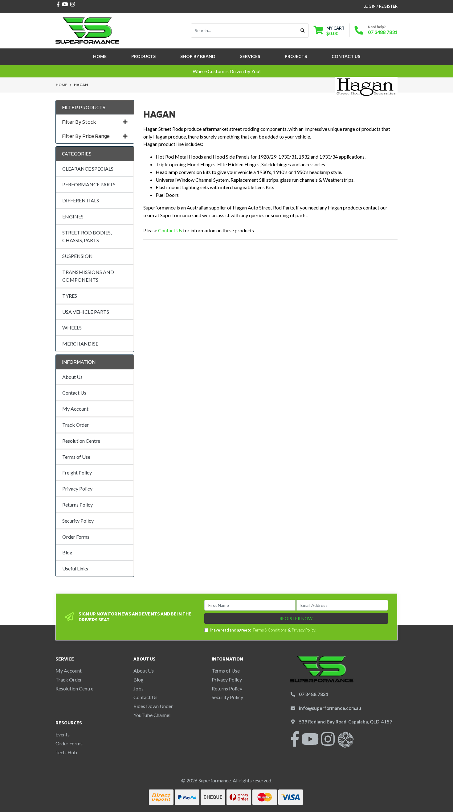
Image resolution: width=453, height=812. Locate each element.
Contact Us (346, 56)
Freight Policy (77, 472)
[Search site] (303, 30)
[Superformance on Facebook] (295, 743)
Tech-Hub (66, 752)
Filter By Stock (79, 121)
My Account (75, 409)
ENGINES (73, 216)
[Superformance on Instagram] (328, 743)
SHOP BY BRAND (197, 56)
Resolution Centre (81, 441)
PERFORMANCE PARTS (89, 184)
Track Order (75, 425)
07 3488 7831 (383, 32)
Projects (296, 56)
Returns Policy (77, 505)
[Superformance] (87, 30)
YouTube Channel (151, 715)
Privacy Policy (77, 488)
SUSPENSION (77, 256)
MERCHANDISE (80, 343)
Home (100, 56)
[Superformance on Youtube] (310, 743)
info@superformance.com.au (330, 708)
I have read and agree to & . (263, 630)
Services (250, 56)
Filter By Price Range (86, 136)
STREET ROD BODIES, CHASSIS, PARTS (87, 236)
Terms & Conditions (269, 630)
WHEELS (72, 327)
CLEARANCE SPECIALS (87, 169)
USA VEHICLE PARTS (85, 312)
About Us (72, 377)
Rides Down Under (153, 706)
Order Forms (75, 537)
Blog (67, 552)
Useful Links (75, 568)
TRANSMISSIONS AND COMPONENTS (88, 276)
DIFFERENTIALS (80, 200)
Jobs (138, 688)
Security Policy (78, 521)
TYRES (69, 296)
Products (143, 56)
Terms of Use (76, 457)
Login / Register (381, 6)
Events (62, 734)
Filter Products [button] (83, 107)
